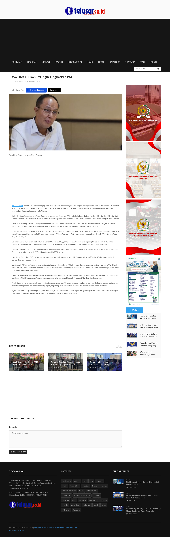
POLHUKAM (17, 62)
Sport (104, 505)
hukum (104, 486)
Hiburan (95, 486)
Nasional (82, 500)
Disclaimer (69, 528)
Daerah (76, 481)
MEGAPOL (46, 62)
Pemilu (65, 505)
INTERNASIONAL (75, 62)
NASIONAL (31, 62)
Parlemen (103, 500)
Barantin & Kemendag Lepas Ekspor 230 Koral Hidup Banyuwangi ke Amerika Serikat (103, 364)
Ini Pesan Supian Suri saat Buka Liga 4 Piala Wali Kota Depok (149, 327)
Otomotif (92, 500)
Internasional (91, 491)
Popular (134, 310)
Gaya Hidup (74, 486)
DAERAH (59, 62)
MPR (74, 500)
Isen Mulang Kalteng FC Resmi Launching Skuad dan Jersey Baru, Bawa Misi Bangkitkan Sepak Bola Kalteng (143, 511)
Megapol (66, 500)
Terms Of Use (19, 530)
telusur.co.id (17, 205)
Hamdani (32, 82)
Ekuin (65, 486)
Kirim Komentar (19, 452)
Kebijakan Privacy (40, 528)
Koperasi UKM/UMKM (82, 495)
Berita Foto (67, 481)
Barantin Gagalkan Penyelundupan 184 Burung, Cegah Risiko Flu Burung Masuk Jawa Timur (65, 364)
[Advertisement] (85, 38)
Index (81, 491)
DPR (91, 481)
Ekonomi (100, 481)
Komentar (13, 427)
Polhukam (86, 505)
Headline (85, 486)
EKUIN (90, 62)
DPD (84, 481)
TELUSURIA (130, 62)
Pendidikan (75, 505)
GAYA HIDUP (114, 62)
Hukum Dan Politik (69, 491)
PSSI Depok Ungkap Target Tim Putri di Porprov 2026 (148, 318)
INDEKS (153, 62)
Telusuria (76, 510)
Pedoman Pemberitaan (55, 528)
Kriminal (97, 495)
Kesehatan (66, 495)
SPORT (101, 62)
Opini (142, 62)
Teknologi (66, 510)
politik (96, 505)
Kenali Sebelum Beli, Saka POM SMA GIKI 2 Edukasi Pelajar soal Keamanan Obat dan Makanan (25, 364)
